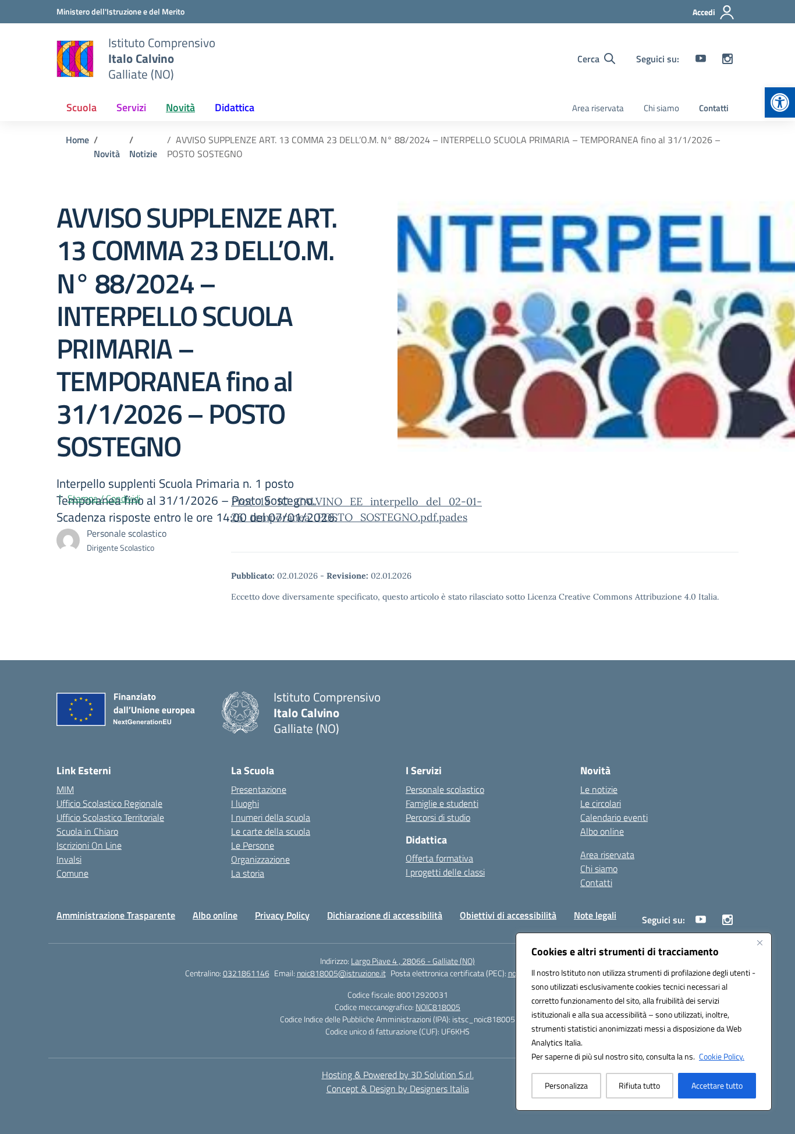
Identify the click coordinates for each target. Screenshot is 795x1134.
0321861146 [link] (246, 973)
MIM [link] (65, 789)
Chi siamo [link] (661, 108)
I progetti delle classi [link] (445, 872)
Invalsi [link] (68, 859)
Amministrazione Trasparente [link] (115, 915)
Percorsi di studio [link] (438, 817)
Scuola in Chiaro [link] (87, 831)
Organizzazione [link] (260, 859)
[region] (644, 1022)
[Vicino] (759, 942)
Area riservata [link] (598, 108)
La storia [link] (247, 873)
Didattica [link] (234, 107)
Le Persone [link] (252, 845)
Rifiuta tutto (639, 1085)
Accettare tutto (717, 1085)
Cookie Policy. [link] (721, 1056)
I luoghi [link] (245, 803)
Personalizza (566, 1085)
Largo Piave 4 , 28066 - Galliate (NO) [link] (413, 961)
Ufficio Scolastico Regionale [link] (109, 803)
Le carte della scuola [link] (270, 831)
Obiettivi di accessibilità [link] (508, 915)
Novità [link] (180, 107)
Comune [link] (72, 873)
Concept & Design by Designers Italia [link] (397, 1089)
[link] (780, 102)
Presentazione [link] (258, 789)
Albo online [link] (602, 831)
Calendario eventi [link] (614, 817)
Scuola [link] (81, 107)
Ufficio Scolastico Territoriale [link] (110, 817)
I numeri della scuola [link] (270, 817)
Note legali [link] (595, 915)
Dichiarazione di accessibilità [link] (384, 915)
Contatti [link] (714, 108)
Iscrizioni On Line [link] (89, 845)
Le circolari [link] (600, 803)
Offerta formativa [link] (439, 858)
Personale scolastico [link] (445, 789)
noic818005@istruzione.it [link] (341, 973)
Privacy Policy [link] (282, 915)
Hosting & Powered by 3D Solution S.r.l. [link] (398, 1075)
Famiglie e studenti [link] (442, 803)
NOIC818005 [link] (438, 1007)
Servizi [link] (131, 107)
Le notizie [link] (598, 789)
